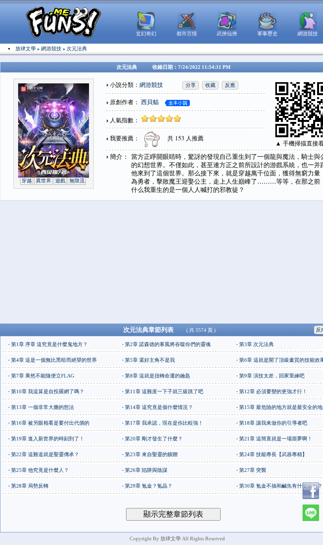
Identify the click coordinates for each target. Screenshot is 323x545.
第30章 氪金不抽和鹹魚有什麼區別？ (281, 486)
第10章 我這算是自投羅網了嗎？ (47, 391)
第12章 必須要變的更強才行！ (273, 391)
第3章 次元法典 (256, 344)
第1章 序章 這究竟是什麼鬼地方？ (49, 344)
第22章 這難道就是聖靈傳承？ (45, 454)
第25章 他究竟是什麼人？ (40, 470)
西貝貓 (150, 102)
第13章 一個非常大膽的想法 (42, 407)
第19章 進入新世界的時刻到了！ (47, 439)
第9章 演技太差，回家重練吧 (271, 376)
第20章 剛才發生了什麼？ (154, 439)
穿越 (27, 181)
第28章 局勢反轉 (29, 486)
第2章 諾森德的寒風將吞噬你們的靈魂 (168, 344)
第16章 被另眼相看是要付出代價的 (50, 423)
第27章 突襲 (252, 470)
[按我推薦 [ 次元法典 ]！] (150, 138)
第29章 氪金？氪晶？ (149, 486)
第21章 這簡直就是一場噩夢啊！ (275, 439)
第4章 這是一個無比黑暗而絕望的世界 (54, 360)
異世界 (43, 181)
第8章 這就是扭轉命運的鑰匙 (157, 376)
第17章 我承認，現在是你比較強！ (164, 423)
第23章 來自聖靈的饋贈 (151, 454)
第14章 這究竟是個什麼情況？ (159, 407)
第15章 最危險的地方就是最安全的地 (281, 407)
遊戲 (60, 181)
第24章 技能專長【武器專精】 (273, 454)
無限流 (77, 181)
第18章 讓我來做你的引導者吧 (273, 423)
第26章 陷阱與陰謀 (146, 470)
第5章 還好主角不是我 (150, 360)
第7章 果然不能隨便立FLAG (42, 376)
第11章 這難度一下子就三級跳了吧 (164, 391)
